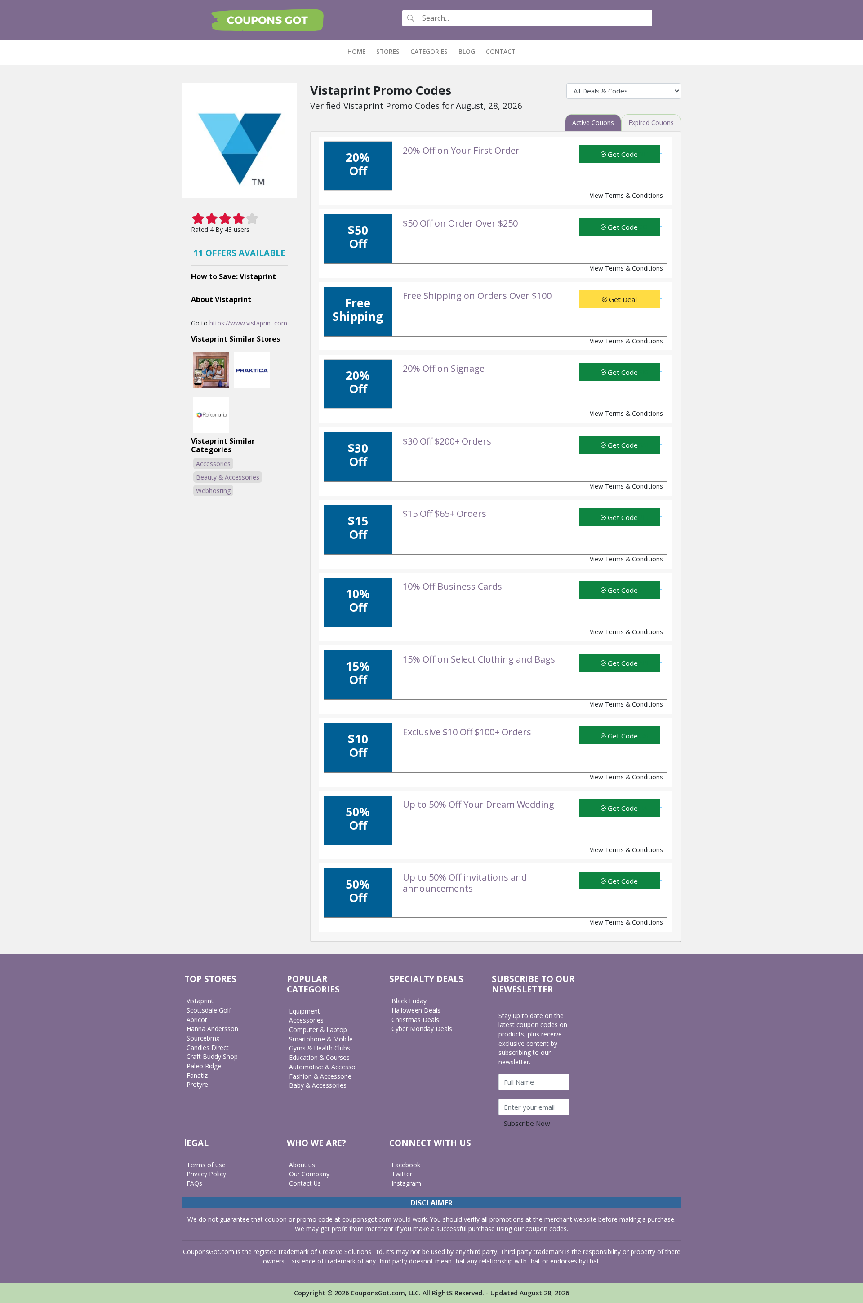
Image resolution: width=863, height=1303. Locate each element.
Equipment (304, 1011)
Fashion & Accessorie (320, 1076)
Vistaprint (200, 1000)
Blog (466, 51)
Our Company (309, 1174)
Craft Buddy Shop (212, 1056)
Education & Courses (319, 1057)
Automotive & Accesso (322, 1067)
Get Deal (622, 299)
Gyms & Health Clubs (319, 1048)
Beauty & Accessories (227, 477)
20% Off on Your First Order (461, 150)
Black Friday (409, 1000)
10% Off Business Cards (452, 586)
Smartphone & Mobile (321, 1039)
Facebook (405, 1165)
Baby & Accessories (318, 1085)
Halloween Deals (415, 1010)
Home (359, 51)
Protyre (197, 1084)
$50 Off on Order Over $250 (460, 223)
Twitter (401, 1174)
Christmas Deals (415, 1019)
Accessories (213, 463)
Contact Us (305, 1183)
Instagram (406, 1183)
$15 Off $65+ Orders (444, 513)
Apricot (197, 1019)
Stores (388, 51)
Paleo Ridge (204, 1066)
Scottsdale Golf (209, 1010)
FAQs (194, 1183)
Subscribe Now (527, 1123)
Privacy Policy (206, 1174)
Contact (501, 51)
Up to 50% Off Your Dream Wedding (478, 804)
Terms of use (206, 1165)
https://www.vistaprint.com (248, 323)
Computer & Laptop (318, 1029)
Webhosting (213, 490)
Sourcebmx (203, 1038)
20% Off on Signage (444, 368)
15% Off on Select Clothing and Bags (479, 659)
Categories (429, 51)
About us (302, 1165)
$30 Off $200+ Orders (447, 441)
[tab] (593, 122)
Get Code (622, 154)
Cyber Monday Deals (421, 1028)
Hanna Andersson (212, 1028)
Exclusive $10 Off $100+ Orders (467, 732)
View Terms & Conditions (626, 195)
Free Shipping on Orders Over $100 (477, 295)
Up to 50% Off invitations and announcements (465, 882)
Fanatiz (197, 1075)
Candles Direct (208, 1047)
